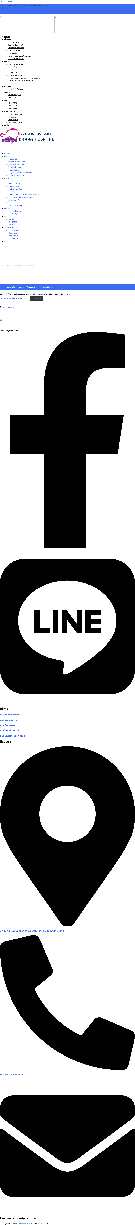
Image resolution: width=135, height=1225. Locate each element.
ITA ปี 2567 (12, 108)
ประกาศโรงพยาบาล (15, 114)
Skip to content (6, 1)
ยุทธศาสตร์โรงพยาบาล (16, 48)
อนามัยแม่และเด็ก (14, 83)
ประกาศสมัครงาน (10, 307)
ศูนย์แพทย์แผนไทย (14, 72)
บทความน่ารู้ (12, 97)
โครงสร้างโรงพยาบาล (16, 50)
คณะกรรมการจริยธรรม (16, 59)
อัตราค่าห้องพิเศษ (14, 67)
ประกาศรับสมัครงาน (46, 287)
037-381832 (9, 8)
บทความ (7, 92)
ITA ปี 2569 (12, 103)
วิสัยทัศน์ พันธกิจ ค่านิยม (16, 45)
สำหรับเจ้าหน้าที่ (9, 111)
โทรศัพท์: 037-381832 (11, 1074)
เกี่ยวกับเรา (8, 39)
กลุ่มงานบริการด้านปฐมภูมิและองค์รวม (21, 81)
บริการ (6, 61)
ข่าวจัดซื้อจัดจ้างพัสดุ (15, 89)
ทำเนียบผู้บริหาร (13, 42)
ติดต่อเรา (7, 125)
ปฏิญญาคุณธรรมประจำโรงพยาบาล (20, 56)
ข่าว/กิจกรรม (9, 86)
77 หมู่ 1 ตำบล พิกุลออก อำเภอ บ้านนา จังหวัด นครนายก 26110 (32, 931)
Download (37, 298)
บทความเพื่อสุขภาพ (14, 95)
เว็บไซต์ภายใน (13, 117)
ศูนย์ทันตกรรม (13, 70)
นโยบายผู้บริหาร (13, 53)
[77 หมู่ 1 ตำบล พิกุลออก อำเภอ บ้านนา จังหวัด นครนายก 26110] (67, 926)
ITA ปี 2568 (12, 106)
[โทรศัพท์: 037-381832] (67, 1069)
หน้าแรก (7, 36)
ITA (5, 100)
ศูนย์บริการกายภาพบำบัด (16, 75)
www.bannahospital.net (23, 1223)
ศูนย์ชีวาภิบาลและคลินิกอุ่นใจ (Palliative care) (24, 78)
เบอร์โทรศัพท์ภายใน (15, 122)
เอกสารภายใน (13, 120)
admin (21, 287)
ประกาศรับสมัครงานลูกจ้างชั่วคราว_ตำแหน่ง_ (15, 298)
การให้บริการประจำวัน (15, 64)
